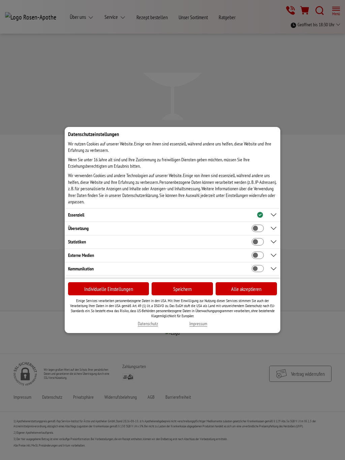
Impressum (198, 324)
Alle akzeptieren (246, 289)
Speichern (182, 289)
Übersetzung (78, 228)
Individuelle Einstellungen (108, 289)
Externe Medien (81, 255)
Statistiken (77, 242)
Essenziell (76, 215)
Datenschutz (148, 324)
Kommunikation (81, 269)
